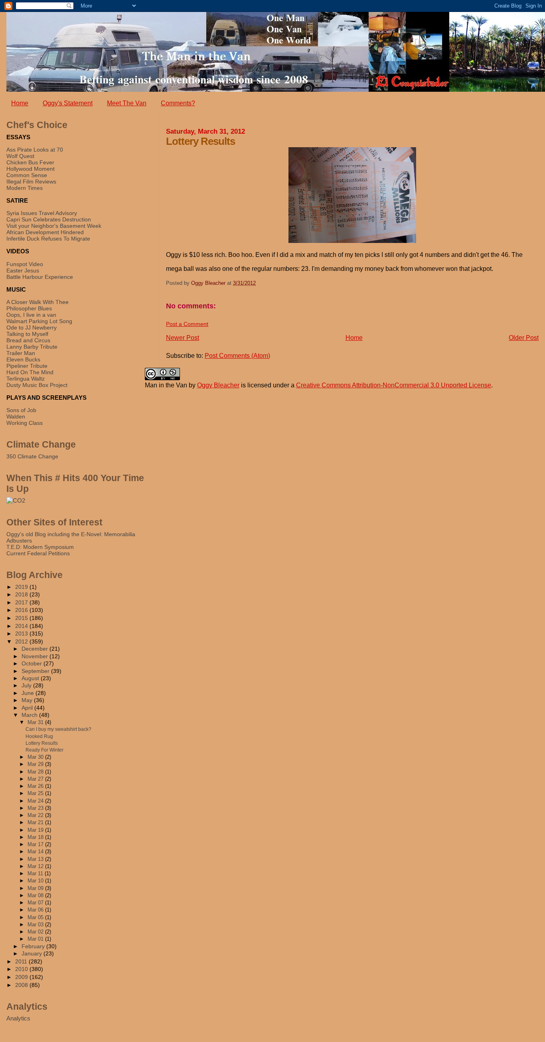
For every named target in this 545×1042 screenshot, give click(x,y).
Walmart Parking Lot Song (39, 321)
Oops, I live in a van (31, 315)
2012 (22, 641)
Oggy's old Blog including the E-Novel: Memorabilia (70, 534)
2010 (22, 969)
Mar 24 (36, 801)
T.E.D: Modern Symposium (40, 547)
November (35, 656)
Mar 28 (36, 772)
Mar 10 (36, 881)
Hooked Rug (39, 736)
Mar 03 (36, 925)
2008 (22, 985)
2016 (22, 610)
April (28, 708)
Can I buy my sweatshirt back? (58, 729)
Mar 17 (36, 844)
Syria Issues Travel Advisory (41, 213)
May (28, 700)
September (36, 671)
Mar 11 (36, 873)
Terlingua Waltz (25, 378)
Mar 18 (36, 837)
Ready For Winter (44, 750)
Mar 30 (36, 757)
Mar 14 (36, 852)
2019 (22, 587)
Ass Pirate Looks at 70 (34, 149)
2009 (22, 977)
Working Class (24, 423)
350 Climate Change (32, 456)
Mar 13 (36, 859)
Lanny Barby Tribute (31, 346)
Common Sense (26, 175)
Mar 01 (36, 939)
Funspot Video (24, 264)
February (34, 946)
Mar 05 (36, 917)
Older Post (524, 337)
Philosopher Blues (29, 308)
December (35, 649)
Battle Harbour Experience (39, 277)
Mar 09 (36, 888)
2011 (22, 961)
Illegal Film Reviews (31, 181)
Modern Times (24, 188)
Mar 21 (36, 822)
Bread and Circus (28, 340)
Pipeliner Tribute (26, 366)
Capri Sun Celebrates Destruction (48, 219)
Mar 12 (36, 866)
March (30, 715)
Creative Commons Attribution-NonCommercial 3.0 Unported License (393, 385)
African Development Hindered (45, 232)
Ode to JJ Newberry (31, 327)
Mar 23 (36, 808)
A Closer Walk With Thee (37, 302)
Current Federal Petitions (38, 553)
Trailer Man (20, 353)
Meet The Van (126, 103)
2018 (22, 594)
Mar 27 (36, 779)
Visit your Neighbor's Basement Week (53, 226)
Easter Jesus (22, 270)
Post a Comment (187, 324)
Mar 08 (36, 895)
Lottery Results (42, 743)
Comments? (178, 103)
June (29, 693)
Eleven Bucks (23, 359)
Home (19, 103)
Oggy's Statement (68, 103)
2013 (22, 633)
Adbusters (19, 540)
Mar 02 (36, 932)
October (32, 664)
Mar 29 (36, 764)
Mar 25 (36, 793)
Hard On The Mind (29, 372)
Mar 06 (36, 910)
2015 (22, 618)
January (32, 954)
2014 (22, 626)
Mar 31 (36, 722)
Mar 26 (36, 786)
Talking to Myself (27, 334)
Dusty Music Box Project (36, 385)
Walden (15, 416)
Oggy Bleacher (218, 385)
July (27, 686)
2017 (22, 602)
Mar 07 (36, 903)
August (31, 678)
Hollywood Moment (30, 169)
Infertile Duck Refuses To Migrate (48, 238)
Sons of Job (21, 410)
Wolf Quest (20, 156)
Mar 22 (36, 815)
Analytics (18, 1018)
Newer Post (182, 337)
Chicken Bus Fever (30, 162)
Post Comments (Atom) (237, 355)
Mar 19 (36, 830)
